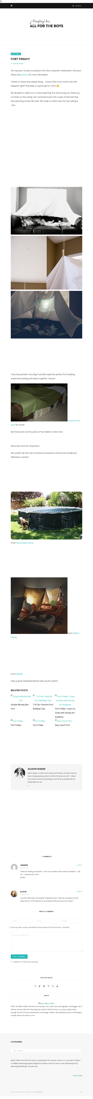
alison (23, 892)
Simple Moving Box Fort (19, 706)
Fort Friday (16, 725)
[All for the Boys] (46, 24)
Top (80, 1092)
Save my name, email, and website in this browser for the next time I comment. (40, 927)
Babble (19, 673)
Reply (80, 865)
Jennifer (24, 865)
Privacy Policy (77, 1075)
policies (24, 74)
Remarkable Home (25, 542)
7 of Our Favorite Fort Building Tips (43, 706)
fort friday (16, 54)
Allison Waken (18, 63)
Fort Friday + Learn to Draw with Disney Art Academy (65, 712)
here (33, 1015)
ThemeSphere (38, 1092)
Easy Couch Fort (62, 725)
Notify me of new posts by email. (26, 962)
